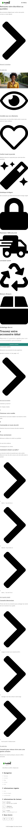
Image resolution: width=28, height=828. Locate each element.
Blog (5, 780)
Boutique (6, 776)
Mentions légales (7, 793)
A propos (6, 778)
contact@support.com (11, 812)
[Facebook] (4, 818)
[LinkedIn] (11, 818)
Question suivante (14, 344)
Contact (5, 782)
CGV (5, 791)
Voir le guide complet (5, 597)
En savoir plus (3, 70)
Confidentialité (7, 795)
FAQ (5, 784)
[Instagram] (8, 818)
